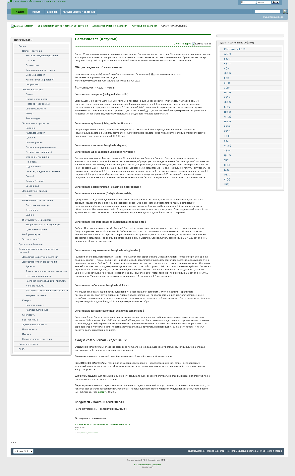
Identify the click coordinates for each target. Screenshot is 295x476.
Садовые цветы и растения (37, 339)
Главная (19, 11)
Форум (36, 11)
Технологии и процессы (35, 123)
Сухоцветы (32, 210)
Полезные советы (28, 344)
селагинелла (93, 433)
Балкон (30, 215)
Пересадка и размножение (41, 147)
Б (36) (227, 59)
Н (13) (227, 112)
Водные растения (35, 75)
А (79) (227, 54)
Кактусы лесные (35, 305)
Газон (29, 195)
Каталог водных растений (40, 79)
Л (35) (227, 102)
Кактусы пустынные (37, 310)
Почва (29, 94)
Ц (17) (227, 155)
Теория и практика (32, 89)
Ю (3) (227, 179)
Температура (33, 118)
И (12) (227, 92)
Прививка (31, 162)
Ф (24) (227, 145)
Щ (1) (227, 170)
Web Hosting (267, 451)
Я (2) (226, 184)
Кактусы (30, 60)
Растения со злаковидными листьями (47, 290)
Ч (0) (226, 160)
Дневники (52, 11)
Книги (22, 349)
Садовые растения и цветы (40, 70)
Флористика (32, 84)
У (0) (226, 141)
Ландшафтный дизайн (34, 191)
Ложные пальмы (35, 285)
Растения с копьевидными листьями (46, 281)
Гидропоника (33, 166)
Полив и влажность (36, 99)
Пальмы (26, 334)
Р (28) (227, 126)
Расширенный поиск (273, 17)
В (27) (227, 63)
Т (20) (227, 136)
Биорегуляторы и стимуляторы (43, 224)
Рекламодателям (196, 451)
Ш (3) (227, 165)
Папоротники (29, 329)
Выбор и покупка (31, 234)
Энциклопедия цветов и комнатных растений (63, 26)
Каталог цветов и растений (79, 11)
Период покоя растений (39, 152)
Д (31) (227, 73)
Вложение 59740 (103, 424)
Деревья (30, 266)
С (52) (227, 131)
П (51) (227, 121)
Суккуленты (32, 65)
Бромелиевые (30, 319)
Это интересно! (30, 239)
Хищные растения (36, 295)
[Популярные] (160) (235, 49)
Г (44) (227, 68)
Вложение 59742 (84, 424)
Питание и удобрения (38, 104)
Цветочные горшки (36, 229)
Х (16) (227, 150)
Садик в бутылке (35, 181)
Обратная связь (215, 451)
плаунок (84, 433)
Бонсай (30, 176)
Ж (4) (227, 83)
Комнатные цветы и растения (42, 55)
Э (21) (227, 174)
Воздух (30, 113)
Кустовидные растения (144, 26)
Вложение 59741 (122, 424)
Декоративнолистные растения (110, 26)
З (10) (227, 88)
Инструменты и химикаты (36, 220)
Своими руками (34, 142)
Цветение (31, 137)
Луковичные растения (34, 324)
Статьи (22, 46)
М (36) (227, 107)
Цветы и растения (32, 51)
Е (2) (226, 78)
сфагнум (103, 392)
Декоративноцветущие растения (40, 257)
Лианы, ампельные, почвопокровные (46, 271)
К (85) (227, 97)
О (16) (227, 116)
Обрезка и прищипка (37, 157)
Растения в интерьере (38, 205)
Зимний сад (32, 186)
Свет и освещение (36, 108)
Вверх (278, 451)
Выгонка (30, 128)
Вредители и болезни (31, 244)
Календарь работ (35, 133)
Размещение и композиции (37, 200)
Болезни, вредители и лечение (43, 171)
